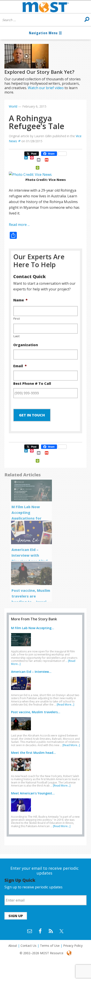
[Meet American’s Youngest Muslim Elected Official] (22, 812)
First (16, 318)
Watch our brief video (46, 87)
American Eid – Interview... (31, 672)
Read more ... (19, 224)
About (12, 945)
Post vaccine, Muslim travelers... (35, 712)
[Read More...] (65, 704)
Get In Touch (32, 415)
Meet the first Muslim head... (33, 753)
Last (16, 336)
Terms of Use (50, 945)
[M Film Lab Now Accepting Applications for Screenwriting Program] (22, 647)
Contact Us (28, 945)
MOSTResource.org (45, 6)
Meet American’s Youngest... (33, 793)
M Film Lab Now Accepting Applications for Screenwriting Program (26, 518)
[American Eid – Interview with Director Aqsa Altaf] (22, 690)
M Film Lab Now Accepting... (32, 628)
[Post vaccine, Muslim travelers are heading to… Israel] (22, 731)
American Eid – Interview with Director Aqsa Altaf (29, 555)
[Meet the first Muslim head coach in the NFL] (22, 771)
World (13, 106)
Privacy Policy (73, 945)
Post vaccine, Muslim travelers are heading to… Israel (30, 596)
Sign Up (15, 915)
